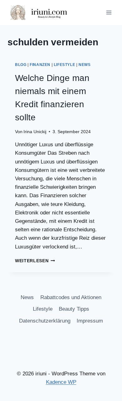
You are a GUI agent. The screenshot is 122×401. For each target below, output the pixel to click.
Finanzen (40, 65)
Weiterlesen (35, 260)
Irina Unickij (34, 131)
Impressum (90, 321)
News (84, 65)
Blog (20, 65)
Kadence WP (61, 382)
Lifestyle (64, 65)
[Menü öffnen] (108, 12)
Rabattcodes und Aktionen (70, 297)
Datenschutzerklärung (44, 321)
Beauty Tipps (74, 309)
